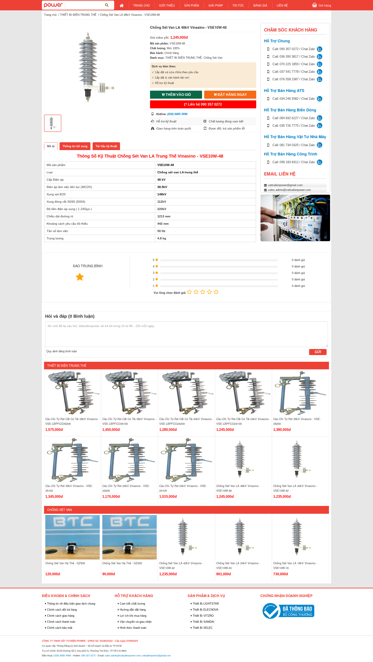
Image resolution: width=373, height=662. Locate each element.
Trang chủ (141, 5)
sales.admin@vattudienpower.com (289, 189)
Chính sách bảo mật (59, 627)
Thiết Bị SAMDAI (203, 621)
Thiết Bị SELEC (202, 627)
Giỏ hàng (325, 5)
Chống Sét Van (213, 57)
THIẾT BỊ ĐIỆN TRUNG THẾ (78, 14)
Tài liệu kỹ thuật (106, 146)
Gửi (318, 352)
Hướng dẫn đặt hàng (132, 609)
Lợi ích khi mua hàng (132, 615)
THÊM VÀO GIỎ (178, 94)
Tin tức (238, 5)
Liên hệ (204, 104)
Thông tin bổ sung (75, 146)
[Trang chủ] (53, 5)
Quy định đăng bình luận (61, 351)
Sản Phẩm (191, 5)
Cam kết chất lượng (132, 603)
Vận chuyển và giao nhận (135, 621)
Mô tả (50, 146)
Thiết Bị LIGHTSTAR (205, 603)
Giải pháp (216, 5)
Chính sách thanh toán (60, 621)
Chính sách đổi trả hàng (61, 609)
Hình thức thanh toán (132, 627)
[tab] (50, 146)
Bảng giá (260, 5)
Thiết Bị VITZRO (203, 615)
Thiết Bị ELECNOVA (205, 609)
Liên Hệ (282, 5)
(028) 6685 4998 (177, 114)
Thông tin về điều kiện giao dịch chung (70, 603)
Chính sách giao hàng (60, 615)
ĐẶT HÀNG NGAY (232, 94)
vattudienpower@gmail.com (285, 185)
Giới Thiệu (167, 5)
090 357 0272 (88, 655)
